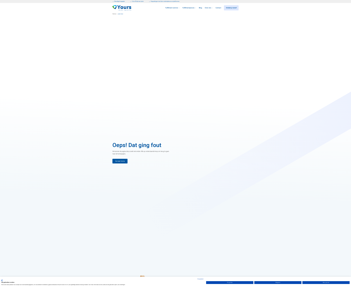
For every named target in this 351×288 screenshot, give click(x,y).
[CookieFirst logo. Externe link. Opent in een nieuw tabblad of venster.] (2, 280)
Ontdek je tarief (231, 8)
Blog (200, 8)
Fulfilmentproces (188, 8)
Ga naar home (120, 161)
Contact (218, 8)
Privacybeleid (200, 279)
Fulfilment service (171, 8)
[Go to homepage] (121, 8)
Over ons (208, 8)
